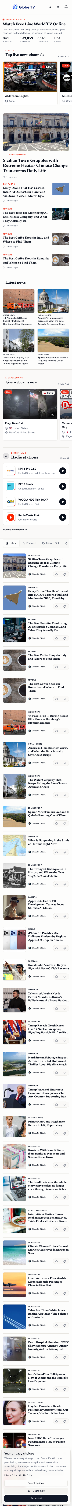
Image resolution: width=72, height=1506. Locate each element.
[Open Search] (50, 7)
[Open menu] (5, 7)
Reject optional (36, 1483)
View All (63, 56)
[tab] (11, 543)
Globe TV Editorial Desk (39, 574)
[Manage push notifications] (66, 7)
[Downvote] (65, 574)
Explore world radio (13, 529)
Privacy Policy (10, 1475)
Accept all (36, 1498)
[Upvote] (57, 574)
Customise (39, 1490)
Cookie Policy (25, 1475)
